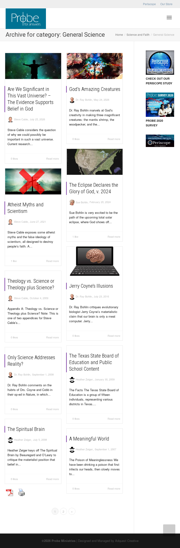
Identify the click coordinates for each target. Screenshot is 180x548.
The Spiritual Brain (26, 429)
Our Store (166, 4)
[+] (33, 66)
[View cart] (157, 17)
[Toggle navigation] (169, 17)
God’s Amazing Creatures (94, 89)
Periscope (149, 4)
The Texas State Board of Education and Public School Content (94, 362)
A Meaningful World (89, 439)
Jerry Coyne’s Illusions (91, 286)
